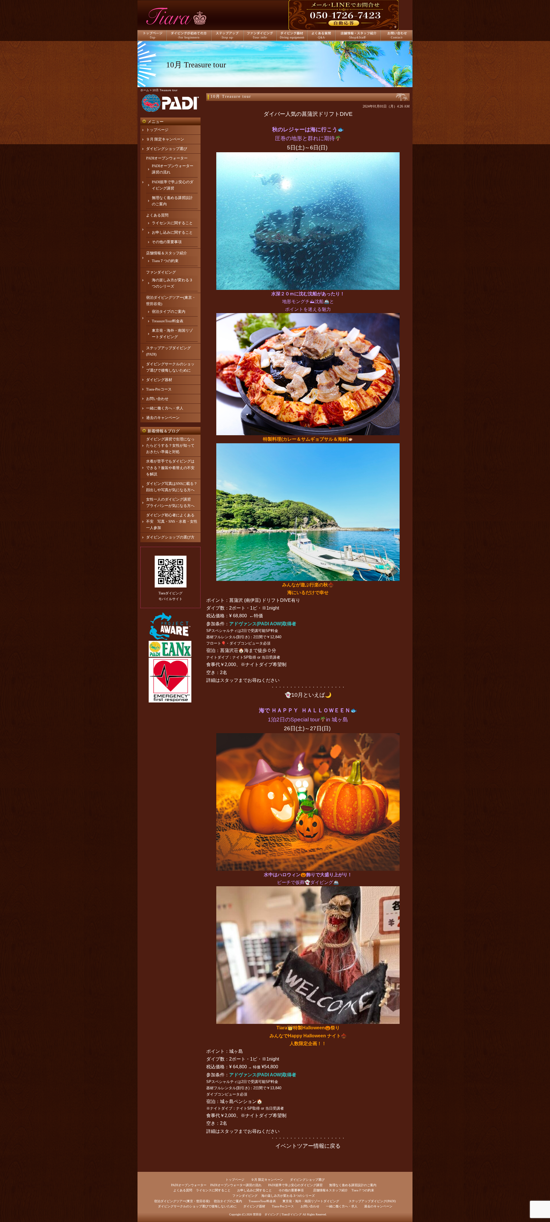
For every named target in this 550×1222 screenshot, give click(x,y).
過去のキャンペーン (163, 417)
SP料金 (272, 630)
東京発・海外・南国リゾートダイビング (310, 1201)
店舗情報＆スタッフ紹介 (166, 253)
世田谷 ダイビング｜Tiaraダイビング (277, 1214)
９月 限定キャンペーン (165, 139)
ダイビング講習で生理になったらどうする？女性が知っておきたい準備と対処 (170, 445)
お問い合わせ (157, 399)
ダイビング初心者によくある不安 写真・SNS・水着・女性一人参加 (171, 521)
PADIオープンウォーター (167, 158)
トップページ (157, 130)
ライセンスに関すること (172, 223)
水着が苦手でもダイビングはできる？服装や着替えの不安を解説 (170, 467)
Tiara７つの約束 (165, 261)
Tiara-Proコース (159, 389)
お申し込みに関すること (172, 232)
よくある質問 (157, 215)
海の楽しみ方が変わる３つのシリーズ (288, 1195)
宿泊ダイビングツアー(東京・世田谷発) (182, 1201)
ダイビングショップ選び (166, 149)
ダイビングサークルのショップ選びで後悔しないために (197, 1206)
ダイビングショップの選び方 (170, 537)
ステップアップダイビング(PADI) (372, 1201)
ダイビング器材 (159, 380)
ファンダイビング (161, 272)
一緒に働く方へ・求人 (164, 408)
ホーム (144, 90)
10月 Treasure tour (231, 96)
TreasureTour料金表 (167, 321)
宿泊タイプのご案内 (168, 311)
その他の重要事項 (167, 242)
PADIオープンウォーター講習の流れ (236, 1185)
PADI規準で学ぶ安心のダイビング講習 (295, 1185)
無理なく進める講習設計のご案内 (352, 1185)
